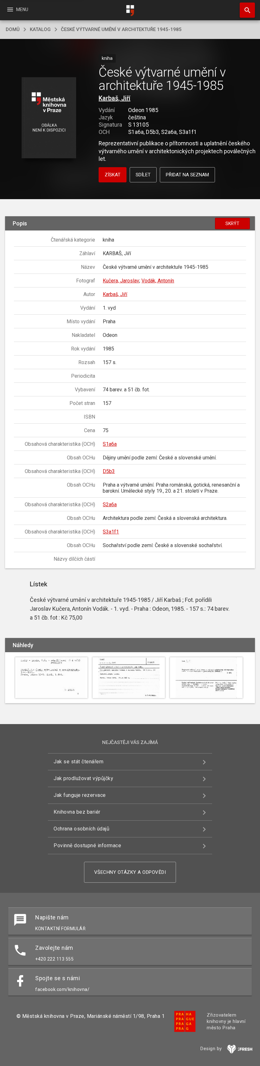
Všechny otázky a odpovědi (130, 872)
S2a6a (110, 504)
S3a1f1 (111, 532)
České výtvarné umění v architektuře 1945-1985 (121, 29)
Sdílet (143, 175)
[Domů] (130, 10)
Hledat (245, 10)
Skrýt (232, 223)
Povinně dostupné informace (87, 845)
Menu (17, 9)
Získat (112, 175)
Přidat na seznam (187, 175)
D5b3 (109, 471)
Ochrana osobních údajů (81, 829)
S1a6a (110, 444)
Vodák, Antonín (157, 281)
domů (13, 29)
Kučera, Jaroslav (121, 281)
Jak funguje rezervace (80, 795)
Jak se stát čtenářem (78, 762)
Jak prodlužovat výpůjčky (83, 778)
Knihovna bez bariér (77, 812)
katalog (40, 29)
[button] (49, 118)
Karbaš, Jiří (114, 98)
